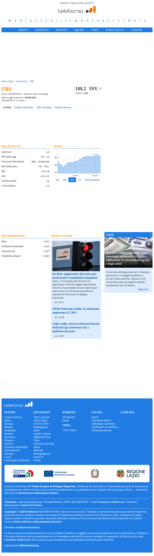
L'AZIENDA (127, 412)
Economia (10, 437)
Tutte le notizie (13, 417)
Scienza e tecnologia (16, 447)
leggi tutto (143, 289)
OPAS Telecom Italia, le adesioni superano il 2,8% (75, 310)
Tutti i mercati (42, 417)
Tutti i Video (69, 430)
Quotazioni (21, 81)
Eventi (95, 417)
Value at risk (8, 251)
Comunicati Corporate (17, 460)
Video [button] (94, 30)
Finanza (9, 440)
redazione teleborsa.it (112, 502)
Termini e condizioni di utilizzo (22, 527)
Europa (9, 423)
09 (9, 20)
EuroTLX (38, 457)
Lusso (8, 457)
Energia (9, 453)
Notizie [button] (23, 30)
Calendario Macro (101, 420)
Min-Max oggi (9, 156)
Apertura (6, 152)
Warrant (38, 450)
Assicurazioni (12, 450)
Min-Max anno (9, 166)
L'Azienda (136, 30)
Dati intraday (44, 107)
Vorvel (37, 460)
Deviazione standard (12, 246)
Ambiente (10, 430)
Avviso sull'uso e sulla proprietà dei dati (37, 521)
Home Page (7, 81)
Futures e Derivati (44, 443)
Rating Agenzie (42, 453)
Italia (8, 420)
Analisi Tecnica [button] (114, 30)
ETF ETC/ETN (41, 423)
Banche (9, 433)
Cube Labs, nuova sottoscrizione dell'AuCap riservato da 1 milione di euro (75, 327)
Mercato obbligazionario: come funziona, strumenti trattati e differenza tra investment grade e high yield (128, 258)
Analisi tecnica (63, 107)
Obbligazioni (41, 427)
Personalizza (92, 179)
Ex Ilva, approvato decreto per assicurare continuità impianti (75, 275)
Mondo (8, 427)
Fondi (37, 430)
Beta (4, 241)
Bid (3, 171)
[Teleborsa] (77, 12)
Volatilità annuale (11, 256)
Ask (3, 176)
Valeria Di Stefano (31, 505)
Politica (9, 443)
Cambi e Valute (42, 433)
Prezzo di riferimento (13, 161)
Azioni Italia (40, 420)
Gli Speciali (69, 417)
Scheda (7, 107)
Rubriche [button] (61, 30)
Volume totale (9, 180)
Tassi (37, 440)
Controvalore (8, 185)
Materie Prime (42, 437)
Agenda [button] (79, 30)
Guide (110, 234)
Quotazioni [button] (41, 30)
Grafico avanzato (23, 107)
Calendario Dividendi (103, 423)
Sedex (37, 447)
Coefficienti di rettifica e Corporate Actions (104, 428)
